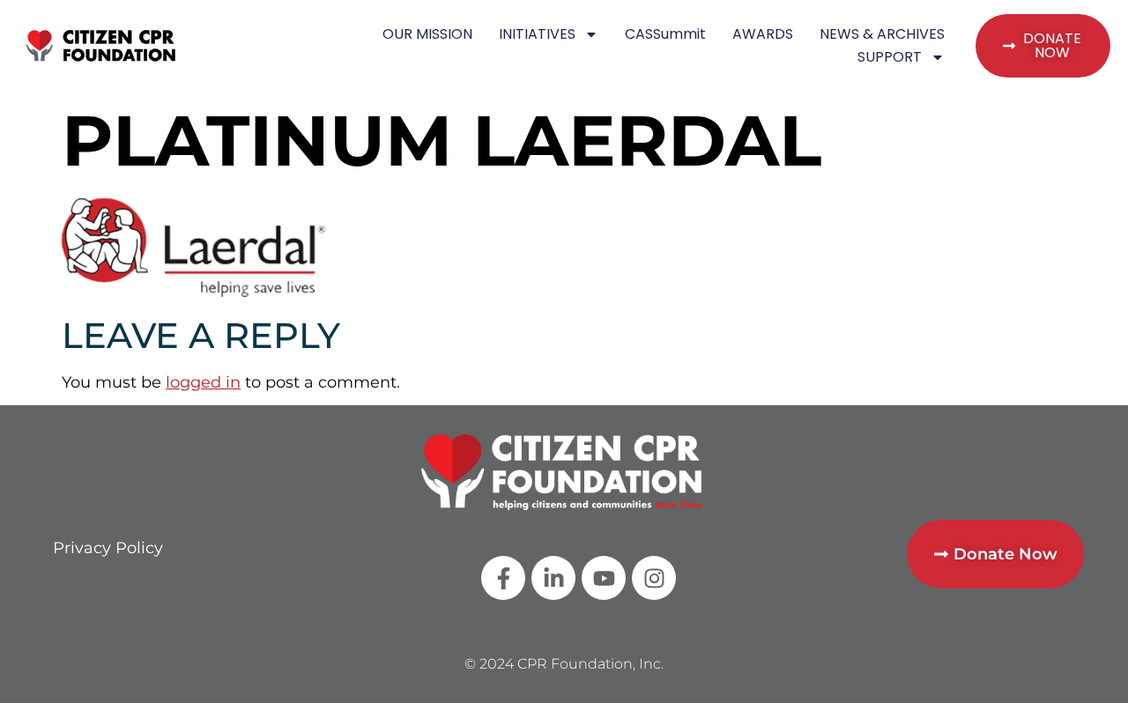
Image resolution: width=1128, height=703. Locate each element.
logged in (203, 382)
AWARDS (762, 34)
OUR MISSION (427, 34)
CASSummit (665, 34)
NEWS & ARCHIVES (882, 34)
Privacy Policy (108, 548)
